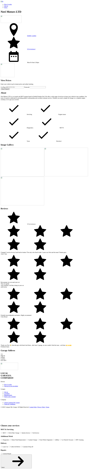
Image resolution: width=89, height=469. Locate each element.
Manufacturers (8, 395)
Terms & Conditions (9, 404)
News (5, 7)
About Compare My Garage (12, 402)
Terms (47, 407)
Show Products (5, 89)
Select (3, 467)
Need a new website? (10, 396)
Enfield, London (31, 35)
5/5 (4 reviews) (31, 49)
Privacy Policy (41, 407)
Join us (6, 6)
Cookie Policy (33, 407)
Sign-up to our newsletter (11, 386)
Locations (7, 393)
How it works (8, 4)
